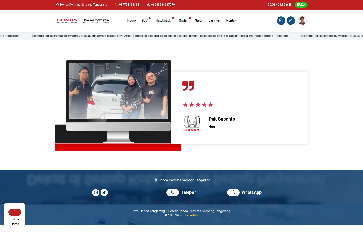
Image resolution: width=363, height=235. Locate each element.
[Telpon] (173, 193)
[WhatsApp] (234, 193)
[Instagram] (280, 21)
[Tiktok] (290, 21)
